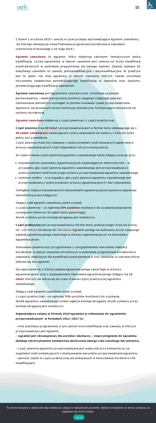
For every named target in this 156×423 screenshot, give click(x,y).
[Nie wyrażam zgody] (151, 413)
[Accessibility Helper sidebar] (151, 4)
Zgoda (79, 417)
